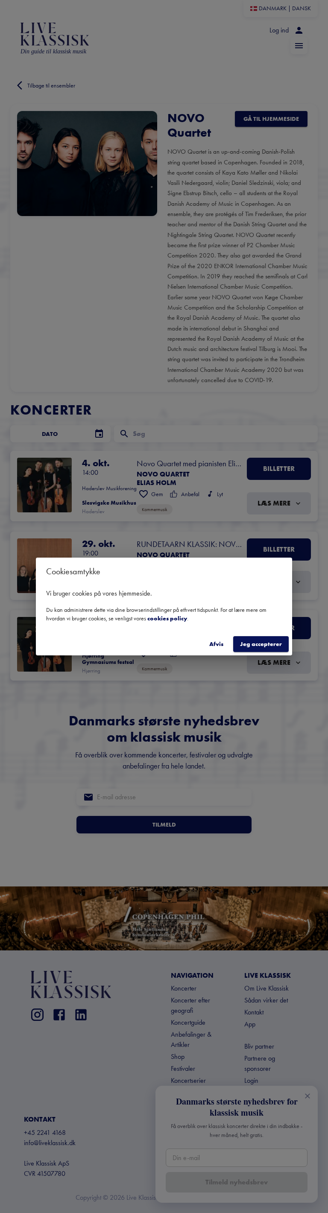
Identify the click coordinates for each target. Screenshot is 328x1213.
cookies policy (167, 618)
